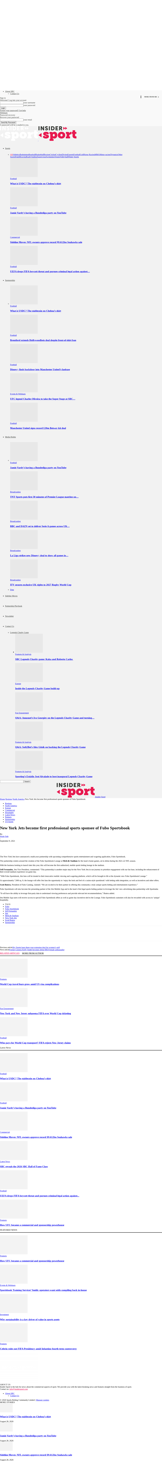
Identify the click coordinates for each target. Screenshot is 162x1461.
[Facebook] (4, 935)
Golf (82, 154)
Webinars (3, 113)
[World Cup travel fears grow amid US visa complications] (14, 977)
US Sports (9, 822)
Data (12, 590)
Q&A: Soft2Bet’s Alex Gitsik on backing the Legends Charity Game (50, 747)
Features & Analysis (23, 654)
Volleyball (64, 157)
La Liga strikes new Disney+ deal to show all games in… (39, 555)
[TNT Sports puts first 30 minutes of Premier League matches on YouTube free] (24, 490)
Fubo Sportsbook (12, 909)
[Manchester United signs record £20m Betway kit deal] (24, 421)
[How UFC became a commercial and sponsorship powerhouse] (14, 1218)
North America (18, 799)
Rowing (23, 157)
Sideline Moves (11, 596)
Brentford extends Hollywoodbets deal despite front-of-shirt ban (43, 340)
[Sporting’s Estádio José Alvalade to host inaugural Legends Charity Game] (29, 769)
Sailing (34, 157)
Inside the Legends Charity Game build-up (37, 688)
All (11, 154)
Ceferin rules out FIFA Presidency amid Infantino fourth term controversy (38, 1348)
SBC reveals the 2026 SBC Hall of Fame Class (24, 1166)
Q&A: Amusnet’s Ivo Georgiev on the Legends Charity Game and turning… (54, 718)
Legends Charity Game (19, 632)
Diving (64, 154)
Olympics (114, 154)
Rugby (29, 157)
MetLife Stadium (12, 916)
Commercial (15, 237)
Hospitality (9, 812)
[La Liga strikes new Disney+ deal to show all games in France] (24, 548)
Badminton (24, 154)
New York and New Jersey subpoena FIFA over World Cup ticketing (35, 1013)
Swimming (50, 157)
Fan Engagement (22, 713)
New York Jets (11, 918)
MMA (97, 154)
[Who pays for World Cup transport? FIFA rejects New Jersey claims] (14, 1035)
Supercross (41, 157)
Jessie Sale (4, 836)
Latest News (10, 815)
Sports (7, 148)
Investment (4, 1314)
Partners (8, 817)
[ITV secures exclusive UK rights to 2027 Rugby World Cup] (24, 578)
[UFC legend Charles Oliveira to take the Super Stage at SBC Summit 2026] (24, 392)
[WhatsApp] (31, 935)
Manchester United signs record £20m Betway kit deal (38, 428)
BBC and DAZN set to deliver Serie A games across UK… (40, 526)
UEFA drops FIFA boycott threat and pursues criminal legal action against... (39, 1195)
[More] (50, 935)
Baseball (32, 154)
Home (2, 799)
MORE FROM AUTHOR (33, 953)
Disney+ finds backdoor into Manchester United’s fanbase (40, 369)
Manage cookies (42, 1400)
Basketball (39, 154)
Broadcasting (15, 492)
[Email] (40, 935)
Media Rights (10, 437)
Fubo (7, 906)
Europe (18, 684)
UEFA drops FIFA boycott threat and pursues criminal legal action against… (50, 271)
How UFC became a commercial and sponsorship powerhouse (32, 1225)
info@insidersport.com (18, 1389)
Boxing (47, 154)
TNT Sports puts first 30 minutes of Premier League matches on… (44, 497)
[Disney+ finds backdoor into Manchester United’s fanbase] (24, 362)
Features (3, 979)
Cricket (53, 154)
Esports (70, 154)
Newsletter (9, 616)
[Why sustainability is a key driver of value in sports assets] (14, 1312)
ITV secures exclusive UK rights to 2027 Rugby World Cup (40, 584)
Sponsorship (10, 280)
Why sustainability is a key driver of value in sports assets (29, 1319)
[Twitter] (13, 935)
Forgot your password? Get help (13, 110)
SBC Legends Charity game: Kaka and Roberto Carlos (44, 659)
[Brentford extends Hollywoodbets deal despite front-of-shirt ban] (24, 333)
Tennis (57, 157)
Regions (8, 799)
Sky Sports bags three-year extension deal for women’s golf (36, 947)
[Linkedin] (22, 935)
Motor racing (105, 154)
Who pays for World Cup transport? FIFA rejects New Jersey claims (35, 1042)
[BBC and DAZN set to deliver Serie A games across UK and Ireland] (24, 519)
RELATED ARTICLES (9, 953)
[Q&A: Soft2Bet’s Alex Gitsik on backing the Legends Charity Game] (29, 740)
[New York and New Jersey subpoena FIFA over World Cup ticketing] (14, 1006)
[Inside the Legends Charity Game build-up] (29, 681)
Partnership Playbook (13, 606)
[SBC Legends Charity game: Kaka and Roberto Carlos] (29, 652)
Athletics (16, 154)
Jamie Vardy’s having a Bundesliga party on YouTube (38, 212)
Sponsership (10, 922)
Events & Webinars (18, 394)
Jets (6, 913)
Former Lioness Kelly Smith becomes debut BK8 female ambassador (36, 950)
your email (27, 120)
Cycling (59, 154)
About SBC (10, 91)
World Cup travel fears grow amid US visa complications (29, 984)
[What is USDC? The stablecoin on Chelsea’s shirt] (24, 176)
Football (76, 154)
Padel (17, 157)
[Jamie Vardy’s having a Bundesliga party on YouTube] (24, 206)
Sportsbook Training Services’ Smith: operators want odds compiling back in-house (43, 1290)
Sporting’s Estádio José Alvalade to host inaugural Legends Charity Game (53, 776)
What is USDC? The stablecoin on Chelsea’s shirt (35, 183)
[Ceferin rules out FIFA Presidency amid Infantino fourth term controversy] (14, 1341)
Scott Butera (10, 920)
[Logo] (19, 140)
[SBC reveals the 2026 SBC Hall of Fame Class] (14, 1159)
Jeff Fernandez (11, 911)
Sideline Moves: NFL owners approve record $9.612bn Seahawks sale (46, 242)
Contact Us (14, 94)
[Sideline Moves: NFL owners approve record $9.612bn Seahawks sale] (24, 235)
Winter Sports (73, 157)
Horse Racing (89, 154)
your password (29, 105)
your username (29, 103)
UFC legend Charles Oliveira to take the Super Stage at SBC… (42, 399)
